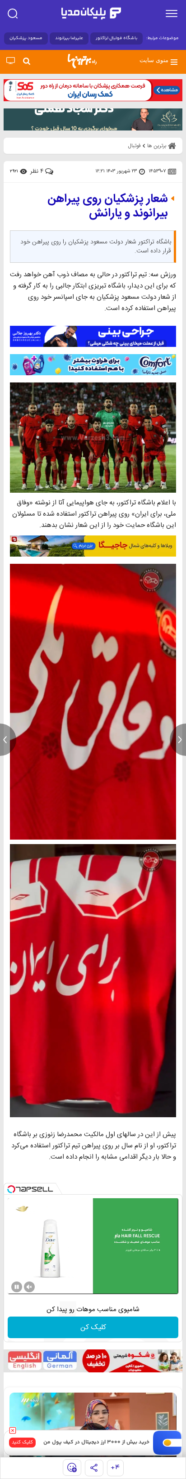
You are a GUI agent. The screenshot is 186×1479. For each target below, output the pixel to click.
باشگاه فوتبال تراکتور (116, 38)
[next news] (178, 740)
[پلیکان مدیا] (91, 13)
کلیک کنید (22, 1442)
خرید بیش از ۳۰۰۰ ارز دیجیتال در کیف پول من (96, 1442)
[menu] (171, 13)
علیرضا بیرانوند (69, 38)
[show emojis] (72, 1467)
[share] (94, 1468)
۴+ (115, 1467)
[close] (12, 1430)
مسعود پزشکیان (25, 38)
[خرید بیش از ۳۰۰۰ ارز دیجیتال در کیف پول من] (167, 1442)
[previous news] (8, 740)
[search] (12, 13)
